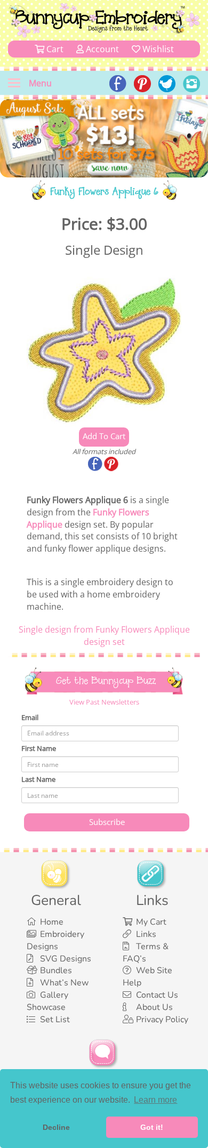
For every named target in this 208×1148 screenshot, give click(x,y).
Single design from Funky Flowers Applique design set (104, 636)
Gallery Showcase (47, 1001)
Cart (53, 49)
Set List (55, 1019)
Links (146, 934)
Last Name (38, 779)
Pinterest (112, 465)
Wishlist (157, 49)
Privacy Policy (162, 1019)
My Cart (151, 922)
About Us (154, 1007)
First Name (38, 748)
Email (29, 717)
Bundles (56, 970)
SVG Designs (65, 959)
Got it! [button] (151, 1127)
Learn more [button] (155, 1099)
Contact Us (157, 995)
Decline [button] (56, 1127)
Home (51, 922)
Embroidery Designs (55, 940)
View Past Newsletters (104, 702)
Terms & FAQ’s (146, 953)
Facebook (96, 465)
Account (101, 49)
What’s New (64, 983)
